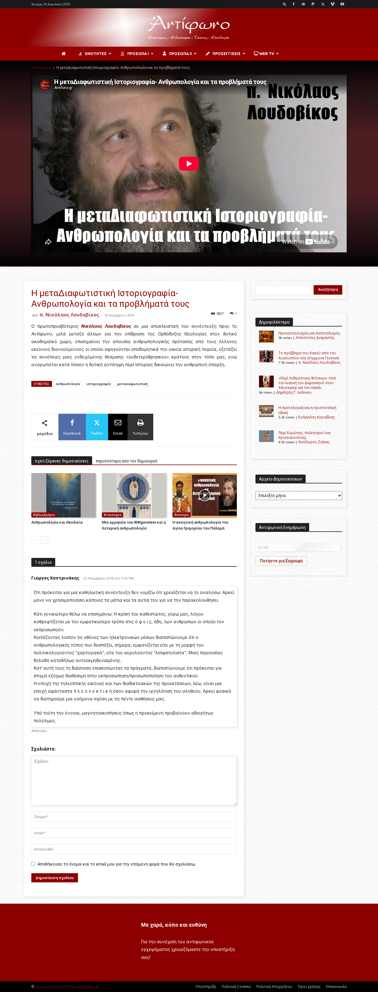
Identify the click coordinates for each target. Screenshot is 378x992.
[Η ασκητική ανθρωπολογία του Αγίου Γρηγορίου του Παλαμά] (204, 495)
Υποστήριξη (205, 986)
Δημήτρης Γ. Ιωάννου (294, 392)
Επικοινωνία (336, 986)
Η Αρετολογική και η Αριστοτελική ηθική (307, 410)
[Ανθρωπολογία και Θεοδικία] (63, 495)
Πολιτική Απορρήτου (274, 986)
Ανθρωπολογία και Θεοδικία (57, 522)
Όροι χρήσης (309, 986)
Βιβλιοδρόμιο (44, 515)
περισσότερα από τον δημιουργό (126, 461)
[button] (284, 4)
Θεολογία (181, 515)
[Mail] (303, 4)
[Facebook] (293, 4)
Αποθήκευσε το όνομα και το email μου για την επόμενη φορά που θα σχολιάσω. (117, 863)
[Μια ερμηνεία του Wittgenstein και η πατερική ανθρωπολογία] (134, 495)
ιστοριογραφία (99, 383)
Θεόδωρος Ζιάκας (314, 441)
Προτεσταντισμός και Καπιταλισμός (309, 333)
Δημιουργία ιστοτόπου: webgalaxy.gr (67, 986)
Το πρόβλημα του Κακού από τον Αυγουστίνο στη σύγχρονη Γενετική (308, 355)
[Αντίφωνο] (189, 28)
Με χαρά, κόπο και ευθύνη (174, 925)
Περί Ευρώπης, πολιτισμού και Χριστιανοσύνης (304, 435)
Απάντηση (38, 731)
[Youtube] (342, 4)
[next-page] (44, 540)
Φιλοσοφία (41, 67)
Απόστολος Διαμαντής (315, 337)
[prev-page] (35, 540)
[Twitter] (322, 4)
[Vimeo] (332, 4)
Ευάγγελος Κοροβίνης (316, 417)
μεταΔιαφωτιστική (132, 383)
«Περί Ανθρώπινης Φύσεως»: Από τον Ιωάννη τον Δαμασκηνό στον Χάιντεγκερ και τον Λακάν (307, 383)
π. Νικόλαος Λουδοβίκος (69, 314)
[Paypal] (313, 4)
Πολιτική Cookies (236, 986)
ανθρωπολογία (68, 383)
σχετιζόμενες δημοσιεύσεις (62, 461)
